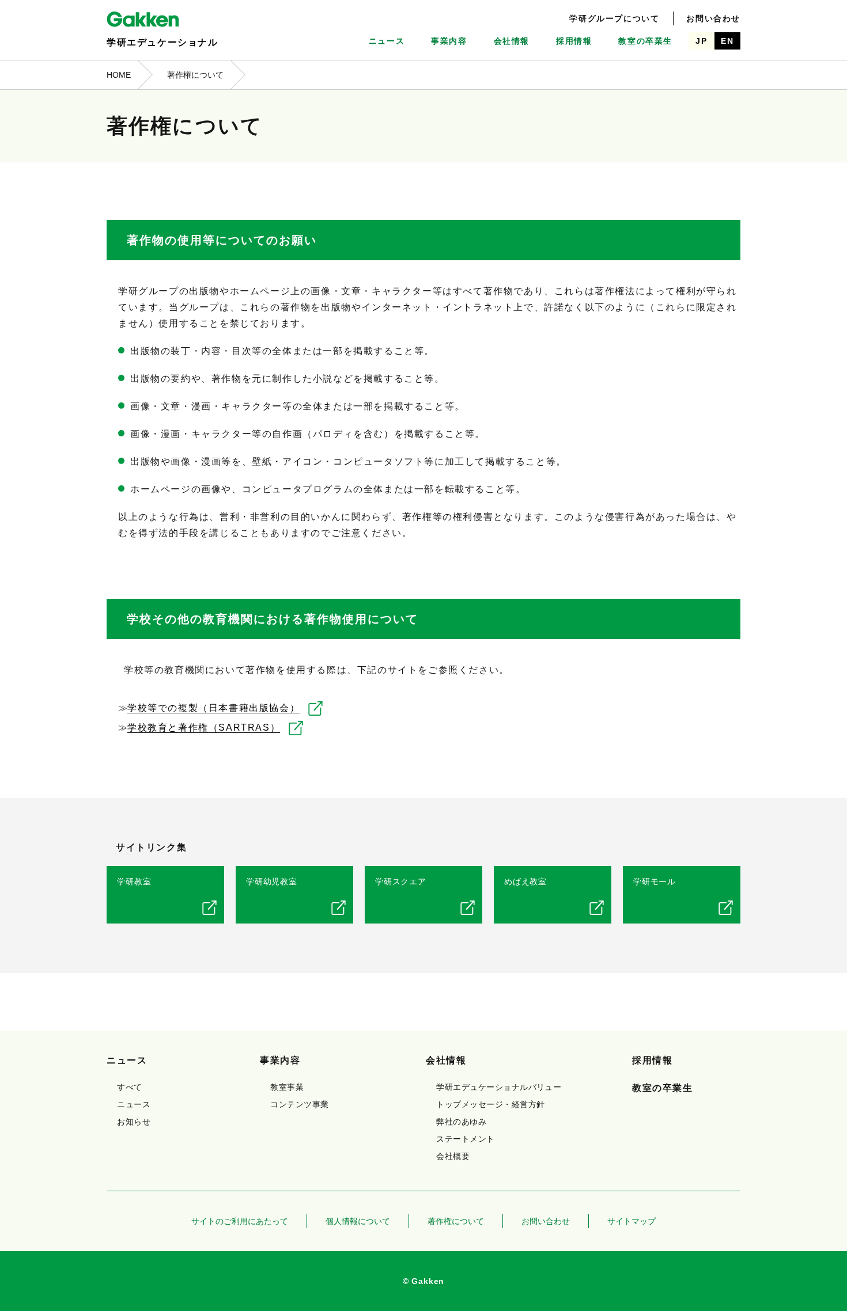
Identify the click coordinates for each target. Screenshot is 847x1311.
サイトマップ (631, 1221)
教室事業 (287, 1087)
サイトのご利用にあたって (239, 1221)
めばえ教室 (525, 881)
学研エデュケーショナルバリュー (498, 1087)
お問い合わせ (713, 18)
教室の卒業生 (645, 40)
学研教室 (134, 881)
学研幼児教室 (271, 881)
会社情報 (512, 40)
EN (727, 40)
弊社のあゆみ (461, 1121)
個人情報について (358, 1221)
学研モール (654, 881)
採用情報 (574, 40)
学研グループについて (614, 18)
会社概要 (453, 1156)
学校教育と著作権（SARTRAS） (203, 727)
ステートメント (465, 1138)
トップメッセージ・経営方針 (490, 1104)
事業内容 (449, 40)
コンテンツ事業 (299, 1104)
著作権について (456, 1221)
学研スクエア (400, 881)
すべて (129, 1087)
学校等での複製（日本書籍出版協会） (213, 708)
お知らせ (133, 1121)
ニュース (386, 40)
